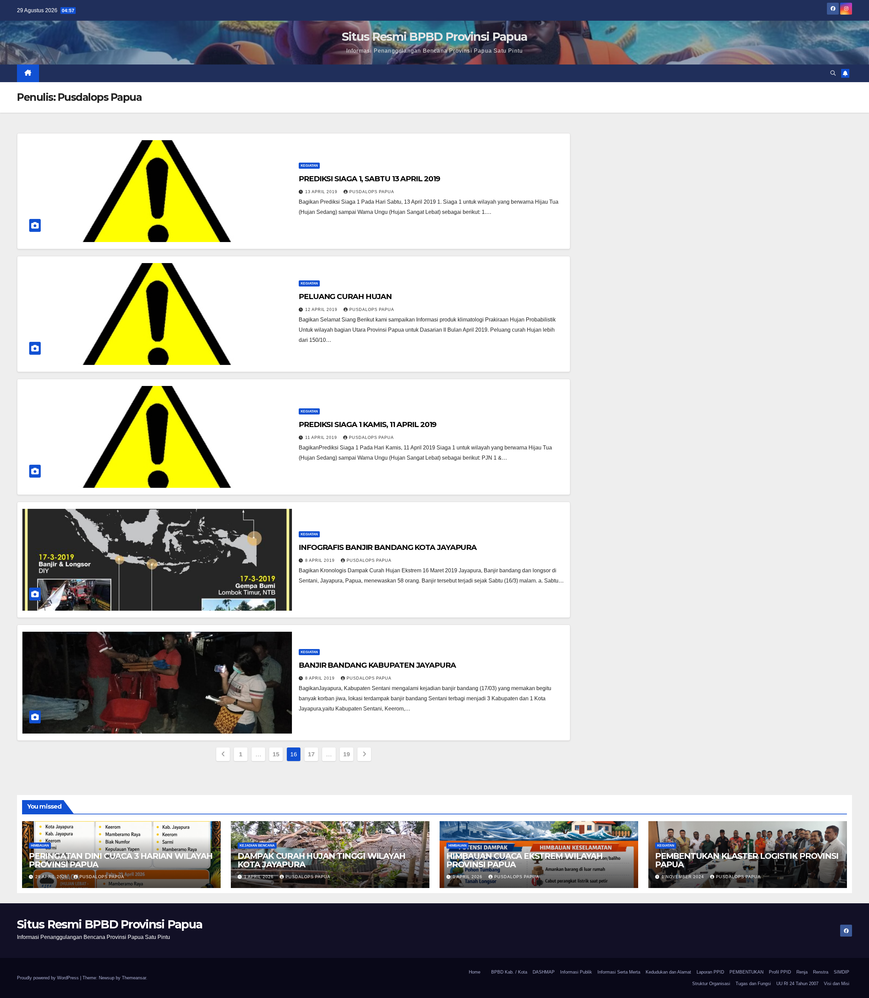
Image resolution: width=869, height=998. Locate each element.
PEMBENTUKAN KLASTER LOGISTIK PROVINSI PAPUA (746, 860)
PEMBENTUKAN (746, 972)
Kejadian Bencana (257, 845)
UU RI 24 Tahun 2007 (797, 983)
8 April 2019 (320, 560)
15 (276, 754)
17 (311, 754)
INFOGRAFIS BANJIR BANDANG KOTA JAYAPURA (388, 547)
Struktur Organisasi (711, 983)
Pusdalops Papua (371, 191)
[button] (833, 73)
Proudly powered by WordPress (48, 977)
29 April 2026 (52, 876)
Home (474, 972)
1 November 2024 (683, 876)
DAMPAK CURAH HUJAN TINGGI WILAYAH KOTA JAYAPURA (321, 860)
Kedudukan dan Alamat (668, 972)
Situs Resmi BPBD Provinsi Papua (434, 37)
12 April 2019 (322, 309)
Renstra (820, 972)
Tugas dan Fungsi (753, 983)
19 (346, 754)
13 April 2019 (322, 191)
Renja (802, 972)
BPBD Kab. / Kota (509, 972)
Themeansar (134, 977)
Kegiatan (309, 165)
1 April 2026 (259, 876)
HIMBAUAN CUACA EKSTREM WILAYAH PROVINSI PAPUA (524, 860)
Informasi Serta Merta (618, 972)
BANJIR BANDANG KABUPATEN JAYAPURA (377, 665)
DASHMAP (544, 972)
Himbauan (40, 845)
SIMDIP (841, 972)
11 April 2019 (321, 437)
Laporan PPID (710, 972)
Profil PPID (780, 972)
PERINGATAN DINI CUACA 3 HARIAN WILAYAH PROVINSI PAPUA (120, 860)
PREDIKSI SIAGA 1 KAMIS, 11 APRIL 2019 (367, 424)
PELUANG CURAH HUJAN (345, 296)
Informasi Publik (576, 972)
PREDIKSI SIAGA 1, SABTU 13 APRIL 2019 (369, 178)
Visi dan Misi (836, 983)
